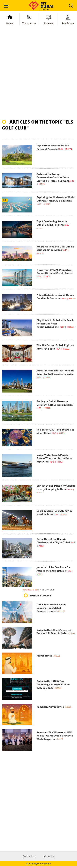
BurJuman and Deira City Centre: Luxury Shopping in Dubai (56, 487)
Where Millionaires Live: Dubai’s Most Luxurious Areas (55, 248)
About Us (48, 856)
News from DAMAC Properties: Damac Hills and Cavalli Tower (54, 271)
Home (9, 23)
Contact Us (29, 856)
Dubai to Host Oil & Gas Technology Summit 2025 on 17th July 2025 (53, 684)
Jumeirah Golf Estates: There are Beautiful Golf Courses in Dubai (55, 372)
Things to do (29, 23)
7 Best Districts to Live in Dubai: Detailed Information (55, 296)
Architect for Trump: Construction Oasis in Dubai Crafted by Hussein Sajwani (53, 177)
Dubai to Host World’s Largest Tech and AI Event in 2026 (54, 631)
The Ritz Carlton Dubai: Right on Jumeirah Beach (55, 347)
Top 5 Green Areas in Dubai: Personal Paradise (53, 147)
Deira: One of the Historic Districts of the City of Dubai (53, 540)
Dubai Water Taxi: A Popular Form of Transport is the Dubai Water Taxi (54, 458)
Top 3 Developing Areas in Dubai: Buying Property (52, 223)
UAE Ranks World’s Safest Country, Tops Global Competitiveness (51, 608)
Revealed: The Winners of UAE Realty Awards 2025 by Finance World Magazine (55, 736)
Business (48, 23)
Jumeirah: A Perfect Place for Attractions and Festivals (53, 569)
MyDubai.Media (31, 589)
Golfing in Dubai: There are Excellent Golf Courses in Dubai (55, 403)
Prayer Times (44, 655)
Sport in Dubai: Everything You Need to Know (54, 512)
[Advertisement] (38, 74)
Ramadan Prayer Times (50, 706)
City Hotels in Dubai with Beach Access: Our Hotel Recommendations (55, 324)
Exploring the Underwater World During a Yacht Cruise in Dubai (56, 199)
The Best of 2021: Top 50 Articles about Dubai (55, 431)
